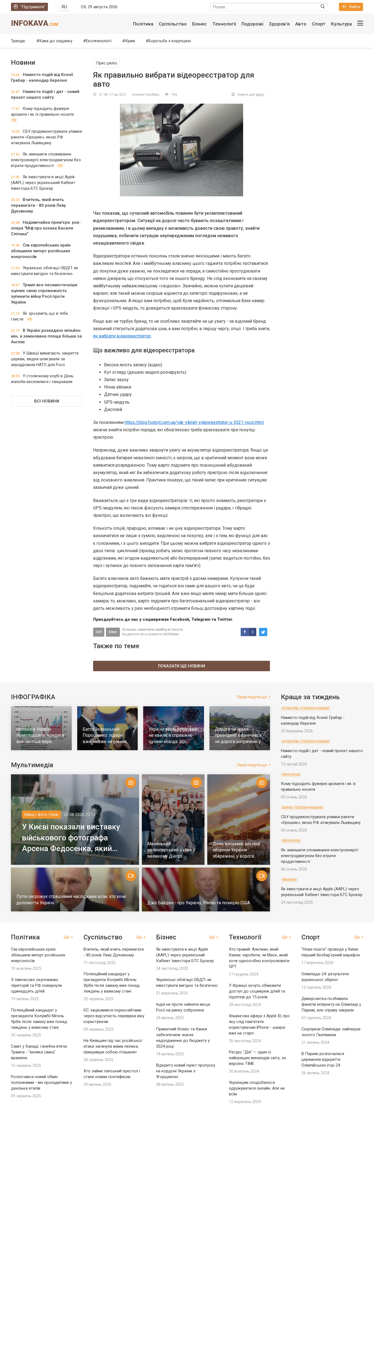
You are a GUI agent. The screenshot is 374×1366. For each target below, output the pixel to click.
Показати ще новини (181, 666)
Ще (67, 937)
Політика (143, 24)
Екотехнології (98, 40)
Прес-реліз (106, 63)
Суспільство (173, 24)
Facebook (179, 619)
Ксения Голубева (145, 95)
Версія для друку (251, 95)
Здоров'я (279, 24)
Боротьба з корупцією (170, 40)
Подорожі (252, 24)
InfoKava (34, 23)
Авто (300, 24)
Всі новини (46, 401)
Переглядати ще (252, 697)
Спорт (319, 24)
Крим (130, 40)
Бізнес (199, 24)
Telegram (200, 619)
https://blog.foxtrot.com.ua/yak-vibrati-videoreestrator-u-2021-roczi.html (194, 422)
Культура (341, 24)
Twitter (224, 619)
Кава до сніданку (55, 40)
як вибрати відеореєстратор (122, 336)
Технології (224, 24)
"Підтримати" (33, 6)
